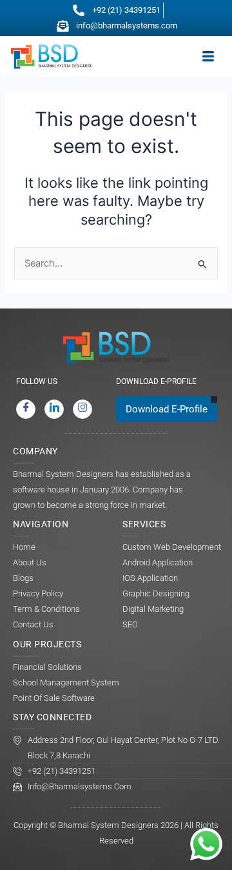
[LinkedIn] (54, 409)
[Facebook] (25, 409)
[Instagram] (82, 409)
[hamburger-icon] (207, 56)
